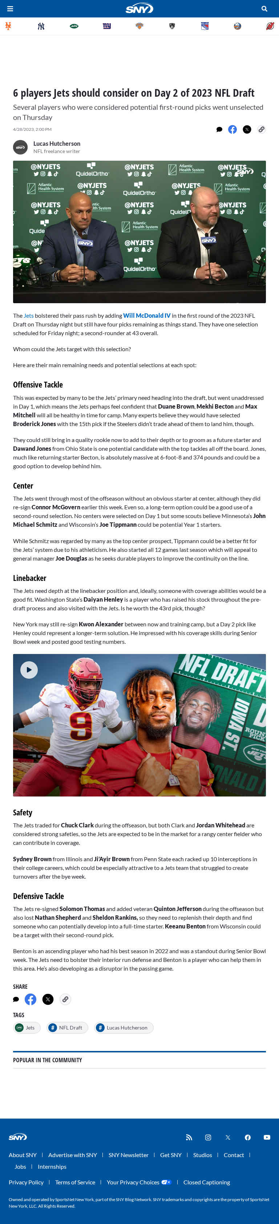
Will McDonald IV (147, 315)
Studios (202, 1154)
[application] (139, 232)
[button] (29, 670)
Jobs (20, 1166)
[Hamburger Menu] (10, 8)
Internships (52, 1166)
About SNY (23, 1154)
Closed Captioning (206, 1182)
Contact (234, 1154)
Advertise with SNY (72, 1154)
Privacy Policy (26, 1182)
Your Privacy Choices (133, 1182)
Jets (29, 315)
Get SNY (171, 1154)
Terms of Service (75, 1182)
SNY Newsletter (129, 1154)
